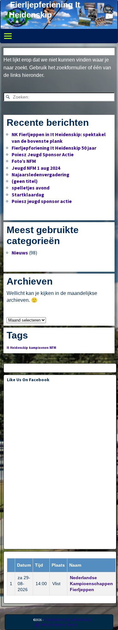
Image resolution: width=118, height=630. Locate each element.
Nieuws (20, 253)
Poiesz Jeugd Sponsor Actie (43, 155)
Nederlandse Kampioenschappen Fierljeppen (91, 583)
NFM (52, 348)
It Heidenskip (17, 348)
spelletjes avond (30, 188)
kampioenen (38, 348)
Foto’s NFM (24, 161)
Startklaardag (28, 195)
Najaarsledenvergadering (40, 175)
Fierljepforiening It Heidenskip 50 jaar (54, 148)
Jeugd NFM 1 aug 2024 (36, 168)
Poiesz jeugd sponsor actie (42, 201)
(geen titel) (25, 181)
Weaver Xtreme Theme (59, 624)
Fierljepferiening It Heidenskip (67, 619)
